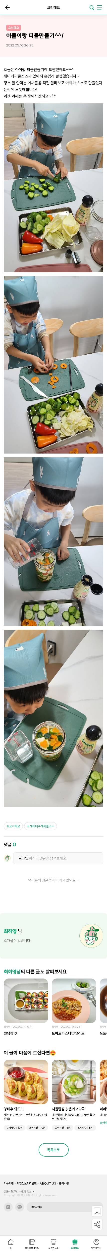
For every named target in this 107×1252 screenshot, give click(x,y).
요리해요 (14, 826)
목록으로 (7, 7)
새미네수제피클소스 (42, 826)
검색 (91, 7)
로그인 (23, 858)
